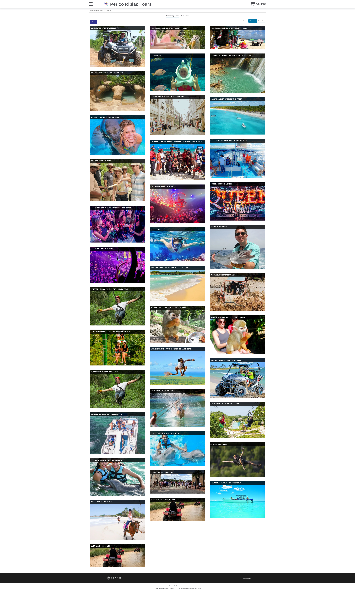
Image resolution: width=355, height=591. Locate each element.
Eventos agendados (172, 16)
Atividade (252, 21)
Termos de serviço (181, 585)
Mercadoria (185, 16)
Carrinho (261, 3)
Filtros (94, 22)
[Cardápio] (91, 4)
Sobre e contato (246, 578)
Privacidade (172, 585)
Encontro (261, 21)
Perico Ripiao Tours (131, 4)
